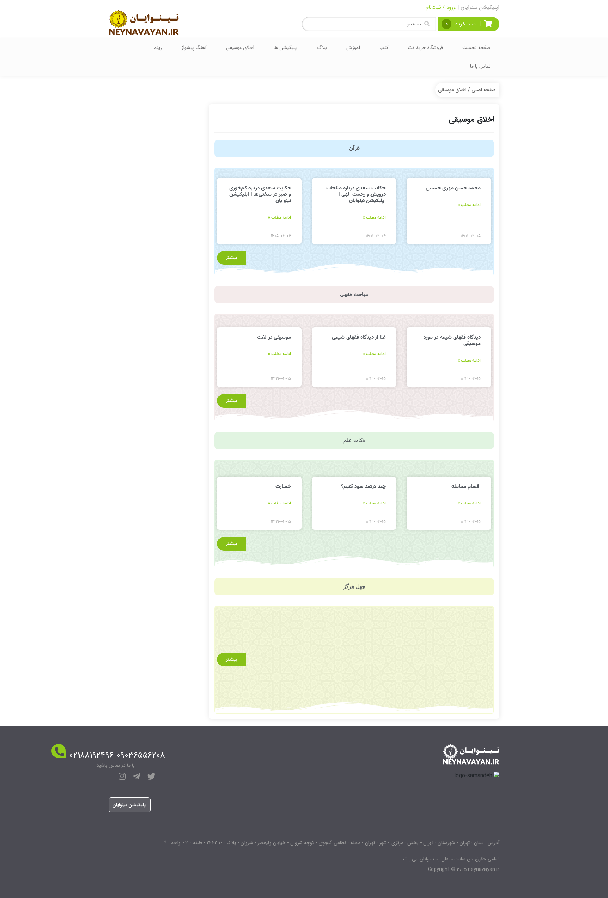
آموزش (353, 47)
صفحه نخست (476, 47)
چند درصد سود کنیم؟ (363, 487)
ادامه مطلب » (469, 205)
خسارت (283, 487)
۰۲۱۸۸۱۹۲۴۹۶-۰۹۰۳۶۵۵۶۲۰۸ (117, 755)
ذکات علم (354, 440)
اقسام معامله (466, 487)
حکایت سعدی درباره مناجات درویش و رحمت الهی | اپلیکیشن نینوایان (356, 194)
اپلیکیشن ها (286, 47)
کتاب (383, 47)
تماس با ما (480, 66)
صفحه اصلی (483, 90)
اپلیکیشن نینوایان (480, 7)
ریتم (158, 47)
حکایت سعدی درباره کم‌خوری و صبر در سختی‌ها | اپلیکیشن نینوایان (260, 194)
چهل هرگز (354, 586)
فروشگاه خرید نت (425, 47)
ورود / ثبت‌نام (441, 7)
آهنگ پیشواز (194, 47)
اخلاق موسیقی (240, 47)
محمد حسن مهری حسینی (453, 188)
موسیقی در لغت (274, 337)
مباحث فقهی (354, 294)
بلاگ (322, 47)
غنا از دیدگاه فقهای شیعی (359, 337)
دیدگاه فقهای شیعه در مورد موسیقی (452, 340)
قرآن (354, 148)
